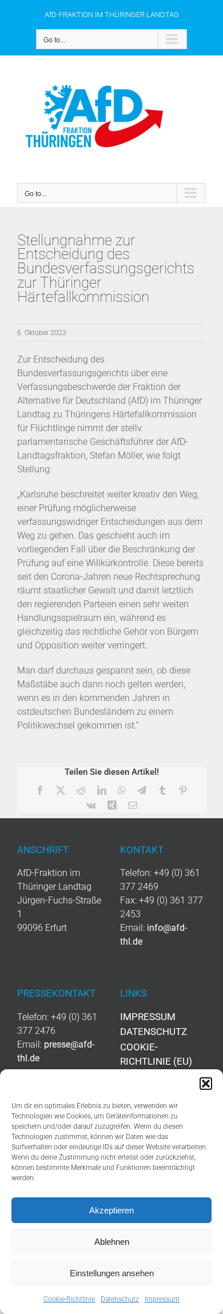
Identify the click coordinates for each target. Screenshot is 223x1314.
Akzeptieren (111, 1210)
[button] (206, 1083)
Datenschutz (120, 1299)
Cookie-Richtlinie (69, 1299)
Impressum (162, 1299)
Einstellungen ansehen (112, 1273)
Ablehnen (111, 1242)
